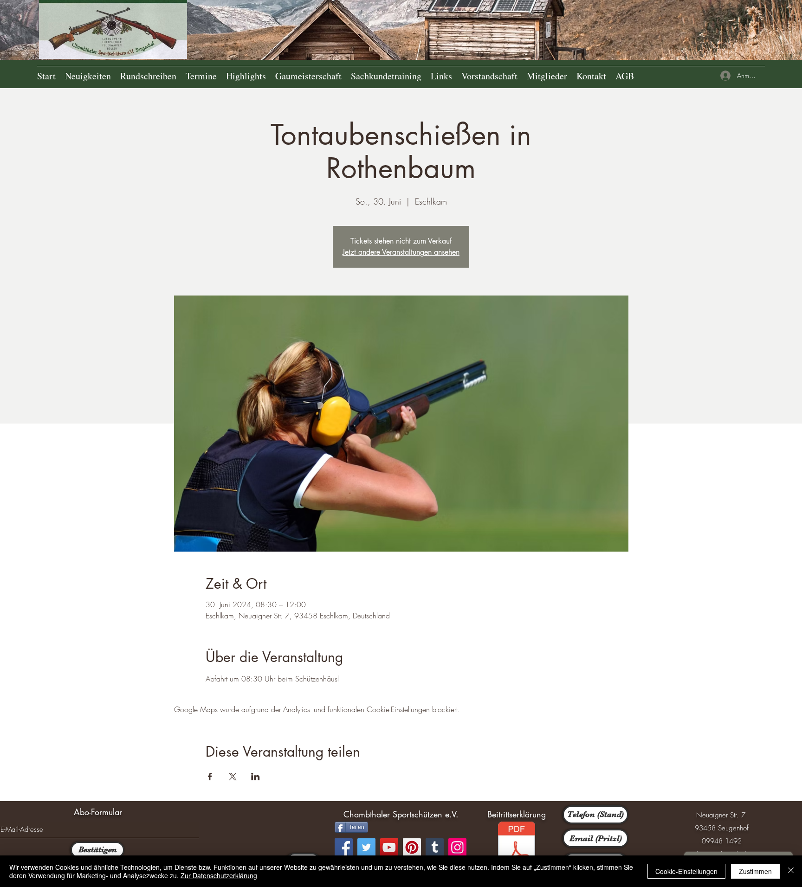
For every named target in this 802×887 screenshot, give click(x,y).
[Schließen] (790, 871)
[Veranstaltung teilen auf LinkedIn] (255, 776)
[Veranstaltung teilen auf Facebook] (210, 776)
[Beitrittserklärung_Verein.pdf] (516, 847)
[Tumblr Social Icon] (435, 847)
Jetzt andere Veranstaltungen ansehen (401, 252)
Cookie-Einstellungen (686, 871)
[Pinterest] (412, 847)
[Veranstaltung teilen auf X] (232, 776)
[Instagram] (457, 847)
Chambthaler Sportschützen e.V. (401, 814)
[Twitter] (366, 847)
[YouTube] (389, 847)
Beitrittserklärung (516, 814)
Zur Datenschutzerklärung (219, 875)
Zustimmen (755, 871)
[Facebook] (344, 847)
